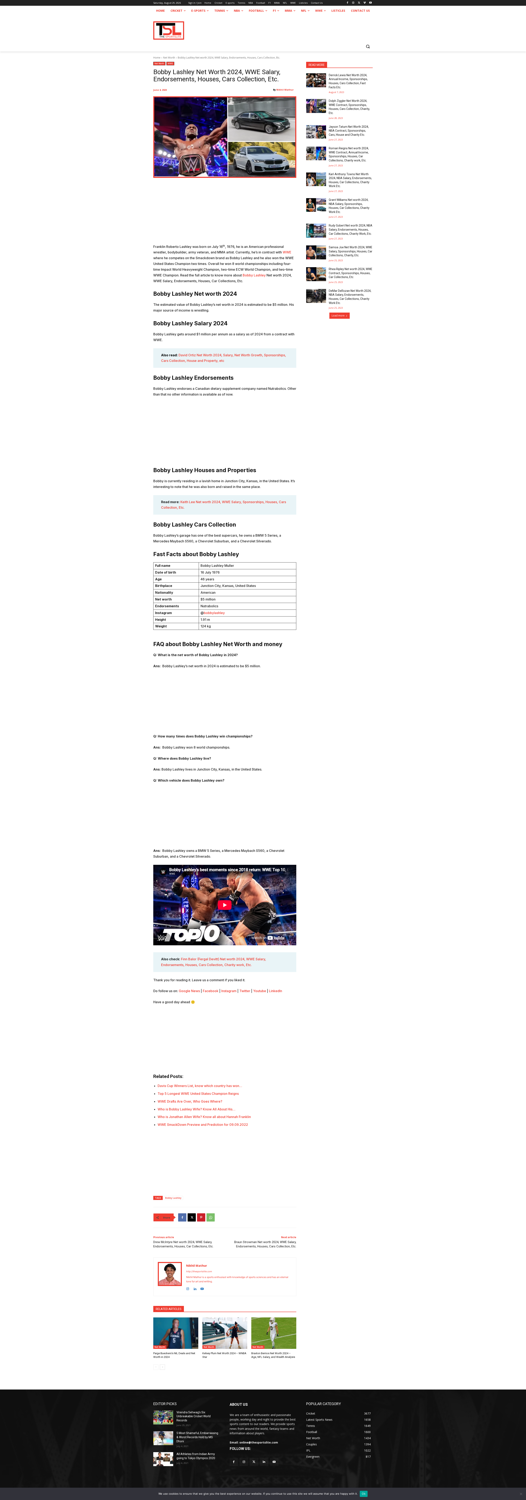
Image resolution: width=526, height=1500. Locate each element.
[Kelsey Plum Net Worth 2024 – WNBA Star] (224, 1333)
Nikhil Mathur (285, 89)
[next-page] (162, 1367)
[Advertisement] (224, 213)
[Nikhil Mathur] (170, 1277)
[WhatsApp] (210, 1217)
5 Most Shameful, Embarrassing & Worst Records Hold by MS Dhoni (197, 1437)
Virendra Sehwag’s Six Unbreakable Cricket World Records (193, 1416)
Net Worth (169, 57)
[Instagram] (353, 3)
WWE (170, 63)
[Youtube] (370, 3)
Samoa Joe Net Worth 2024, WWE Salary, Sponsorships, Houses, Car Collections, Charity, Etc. (350, 251)
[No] (521, 1494)
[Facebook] (347, 3)
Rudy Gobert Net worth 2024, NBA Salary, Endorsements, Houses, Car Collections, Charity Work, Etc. (350, 229)
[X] (359, 3)
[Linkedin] (194, 1287)
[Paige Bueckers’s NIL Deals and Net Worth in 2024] (175, 1333)
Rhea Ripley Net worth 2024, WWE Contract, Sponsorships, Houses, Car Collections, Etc (350, 273)
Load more (338, 315)
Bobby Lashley (254, 275)
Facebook (210, 991)
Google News (189, 991)
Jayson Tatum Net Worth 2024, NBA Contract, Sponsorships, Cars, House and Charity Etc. (349, 130)
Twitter (244, 991)
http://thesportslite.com (199, 1271)
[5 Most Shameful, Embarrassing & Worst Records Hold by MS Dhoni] (163, 1438)
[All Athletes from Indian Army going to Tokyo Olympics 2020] (163, 1459)
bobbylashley (214, 613)
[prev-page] (155, 1367)
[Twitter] (254, 1462)
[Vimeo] (364, 3)
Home (156, 57)
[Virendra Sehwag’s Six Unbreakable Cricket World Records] (163, 1417)
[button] (368, 46)
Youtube (259, 991)
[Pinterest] (201, 1217)
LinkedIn (275, 991)
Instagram (228, 991)
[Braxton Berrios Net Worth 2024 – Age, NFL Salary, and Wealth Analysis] (273, 1333)
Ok (364, 1493)
